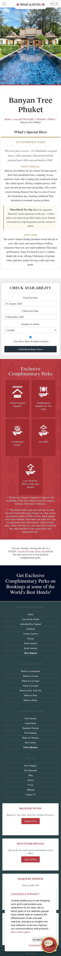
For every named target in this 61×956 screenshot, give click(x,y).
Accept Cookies (41, 939)
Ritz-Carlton (30, 742)
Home (8, 119)
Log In (21, 551)
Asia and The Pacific (23, 119)
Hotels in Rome (30, 700)
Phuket (51, 119)
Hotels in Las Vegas (30, 680)
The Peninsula (30, 732)
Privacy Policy (30, 953)
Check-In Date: (33, 301)
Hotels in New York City (31, 690)
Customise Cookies (39, 945)
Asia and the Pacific (30, 619)
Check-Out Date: (33, 314)
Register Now (31, 821)
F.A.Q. (31, 784)
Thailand (40, 119)
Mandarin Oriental (30, 727)
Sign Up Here (30, 859)
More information (20, 932)
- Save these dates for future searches (30, 341)
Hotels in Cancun (30, 675)
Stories (31, 780)
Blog (30, 775)
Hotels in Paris (30, 695)
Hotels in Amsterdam (30, 671)
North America (30, 643)
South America (30, 648)
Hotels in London (30, 685)
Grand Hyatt (30, 723)
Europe (30, 638)
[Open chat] (49, 944)
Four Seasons (30, 718)
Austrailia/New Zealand (30, 623)
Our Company (30, 765)
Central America (30, 633)
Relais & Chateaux (30, 737)
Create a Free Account (39, 551)
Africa (30, 614)
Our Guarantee (30, 770)
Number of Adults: (30, 324)
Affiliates (31, 789)
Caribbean (30, 628)
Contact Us (30, 794)
